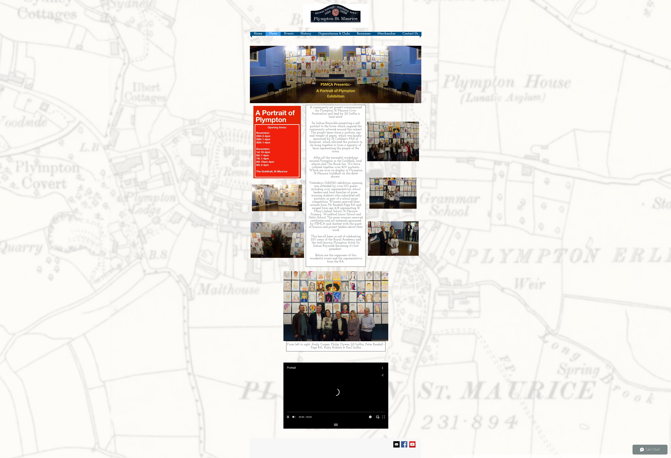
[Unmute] (294, 417)
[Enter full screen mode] (383, 417)
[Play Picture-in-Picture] (377, 417)
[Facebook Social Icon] (404, 444)
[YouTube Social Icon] (412, 444)
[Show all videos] (336, 425)
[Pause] (288, 417)
